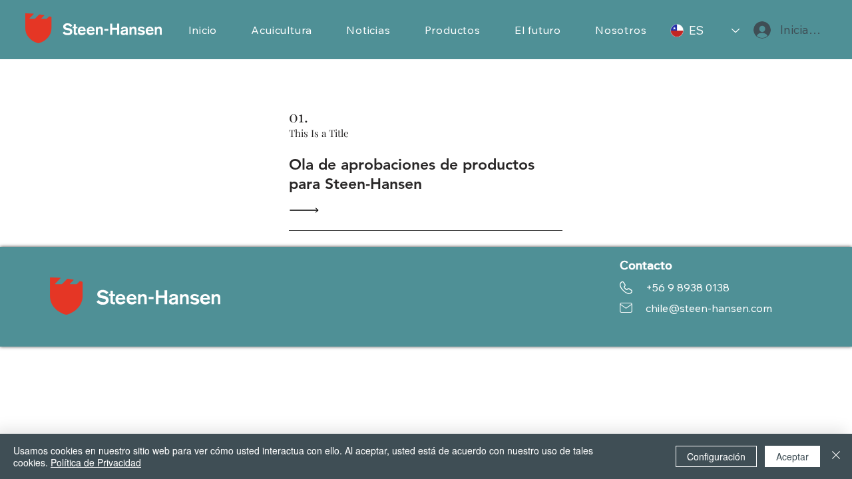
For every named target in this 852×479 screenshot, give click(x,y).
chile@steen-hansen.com (709, 308)
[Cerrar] (836, 456)
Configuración (716, 456)
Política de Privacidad (96, 462)
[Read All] (307, 210)
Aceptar (792, 456)
